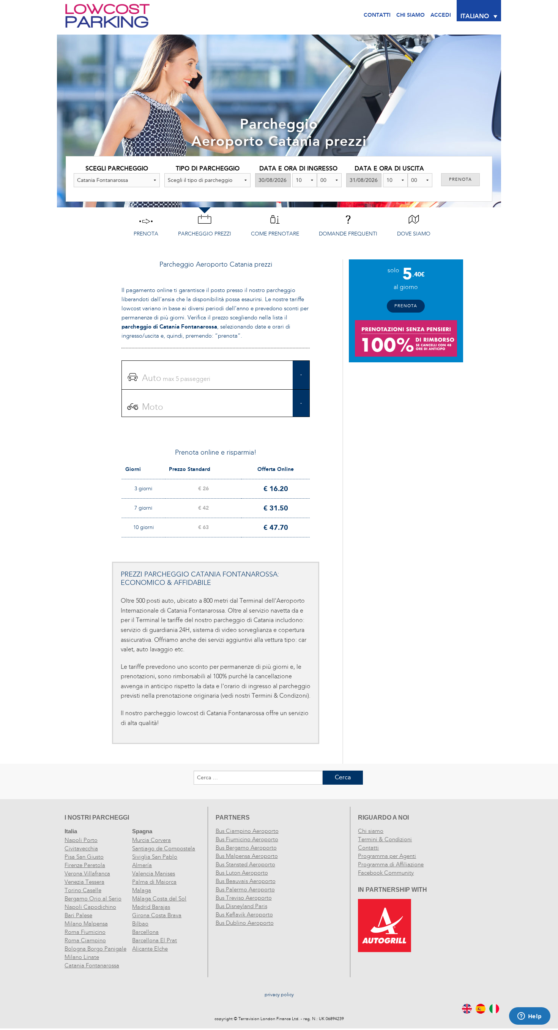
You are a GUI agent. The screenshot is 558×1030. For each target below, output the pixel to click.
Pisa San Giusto (84, 856)
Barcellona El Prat (154, 940)
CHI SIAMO (410, 15)
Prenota (146, 234)
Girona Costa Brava (156, 915)
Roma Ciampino (85, 940)
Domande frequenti (348, 234)
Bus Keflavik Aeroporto (244, 914)
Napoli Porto (81, 840)
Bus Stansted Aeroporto (245, 864)
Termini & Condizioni (385, 839)
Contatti (377, 15)
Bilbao (140, 923)
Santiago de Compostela (163, 848)
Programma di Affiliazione (391, 864)
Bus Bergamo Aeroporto (246, 847)
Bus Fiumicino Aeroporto (247, 839)
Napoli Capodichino (90, 907)
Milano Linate (82, 957)
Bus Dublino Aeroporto (245, 922)
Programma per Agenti (387, 856)
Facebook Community (386, 872)
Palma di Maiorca (154, 881)
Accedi (440, 15)
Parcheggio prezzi (204, 234)
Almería (142, 865)
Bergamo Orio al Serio (93, 898)
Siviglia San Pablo (154, 856)
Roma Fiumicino (85, 932)
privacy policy (279, 995)
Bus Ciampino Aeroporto (247, 831)
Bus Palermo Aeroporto (245, 889)
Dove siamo (413, 234)
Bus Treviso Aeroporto (244, 897)
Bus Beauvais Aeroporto (246, 881)
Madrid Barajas (151, 907)
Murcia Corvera (151, 840)
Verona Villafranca (87, 873)
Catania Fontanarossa (92, 965)
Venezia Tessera (84, 881)
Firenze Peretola (85, 865)
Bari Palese (78, 915)
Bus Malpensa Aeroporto (247, 856)
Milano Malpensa (86, 923)
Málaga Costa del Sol (159, 898)
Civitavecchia (81, 848)
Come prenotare (275, 234)
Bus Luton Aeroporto (242, 872)
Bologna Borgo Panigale (95, 948)
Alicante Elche (150, 948)
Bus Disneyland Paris (241, 906)
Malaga (141, 890)
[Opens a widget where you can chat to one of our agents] (529, 1016)
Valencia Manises (153, 873)
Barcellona (145, 932)
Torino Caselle (83, 890)
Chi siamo (370, 831)
